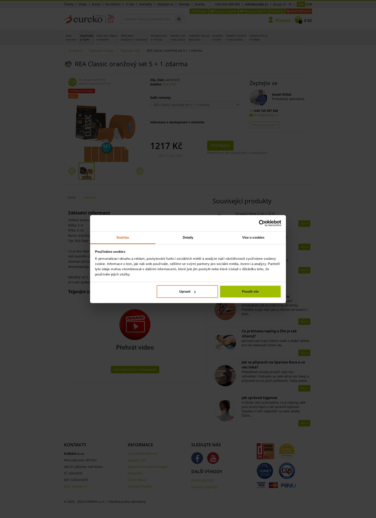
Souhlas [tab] (122, 237)
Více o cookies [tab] (253, 237)
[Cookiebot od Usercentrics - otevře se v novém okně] (262, 223)
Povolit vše (250, 291)
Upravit (184, 291)
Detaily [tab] (188, 237)
